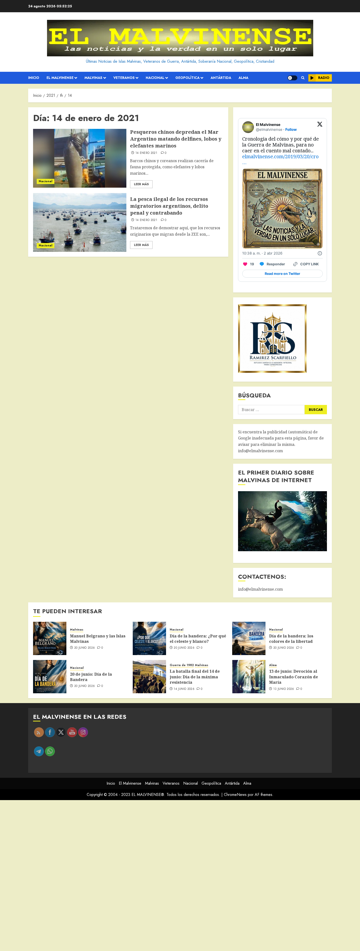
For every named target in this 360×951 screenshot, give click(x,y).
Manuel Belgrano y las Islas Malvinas (97, 638)
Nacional (155, 77)
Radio (323, 77)
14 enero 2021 (146, 153)
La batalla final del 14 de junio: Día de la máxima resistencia (195, 677)
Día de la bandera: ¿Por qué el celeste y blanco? (198, 638)
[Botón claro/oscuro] (292, 77)
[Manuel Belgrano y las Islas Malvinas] (49, 638)
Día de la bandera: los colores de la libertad (291, 638)
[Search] (303, 78)
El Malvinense (60, 77)
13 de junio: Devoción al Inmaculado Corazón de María (293, 677)
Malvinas (93, 77)
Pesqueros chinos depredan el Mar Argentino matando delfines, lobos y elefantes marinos (175, 139)
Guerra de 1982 (182, 665)
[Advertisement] (147, 875)
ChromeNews (235, 794)
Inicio (33, 77)
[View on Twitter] (320, 127)
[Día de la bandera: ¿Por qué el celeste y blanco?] (149, 638)
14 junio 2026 (184, 689)
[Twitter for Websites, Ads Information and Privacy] (320, 253)
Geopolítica (187, 77)
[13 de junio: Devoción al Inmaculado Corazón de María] (248, 676)
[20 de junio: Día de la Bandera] (49, 676)
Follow (291, 129)
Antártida (221, 77)
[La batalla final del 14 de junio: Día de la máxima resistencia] (149, 676)
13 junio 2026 (283, 689)
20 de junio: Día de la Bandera (91, 676)
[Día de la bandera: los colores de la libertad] (248, 638)
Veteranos (124, 77)
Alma (243, 77)
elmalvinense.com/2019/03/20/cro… (280, 159)
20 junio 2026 (84, 648)
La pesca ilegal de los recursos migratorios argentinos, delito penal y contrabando (169, 206)
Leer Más (141, 184)
